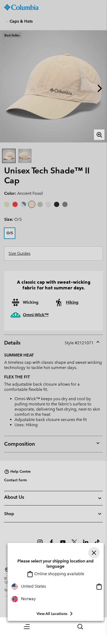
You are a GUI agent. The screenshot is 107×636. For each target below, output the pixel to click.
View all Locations (52, 613)
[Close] (93, 553)
